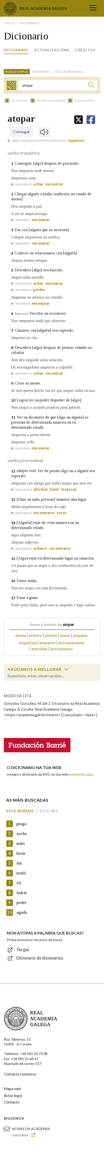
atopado (80, 635)
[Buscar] (91, 85)
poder (21, 902)
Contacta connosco (20, 1074)
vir (18, 882)
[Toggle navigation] (93, 8)
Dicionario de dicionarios (39, 958)
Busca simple (16, 71)
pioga (21, 823)
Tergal (22, 949)
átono (65, 635)
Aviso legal (13, 1095)
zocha (21, 833)
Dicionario (16, 50)
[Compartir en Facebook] (91, 120)
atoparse (47, 642)
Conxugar (21, 131)
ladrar (21, 892)
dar (19, 863)
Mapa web (12, 1088)
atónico (35, 635)
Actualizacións (51, 50)
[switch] (66, 669)
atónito (51, 635)
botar (20, 853)
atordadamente (71, 642)
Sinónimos (41, 71)
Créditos (85, 50)
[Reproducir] (44, 132)
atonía (20, 635)
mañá (21, 873)
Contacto (12, 1102)
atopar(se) (28, 642)
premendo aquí (81, 774)
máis (20, 843)
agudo (21, 912)
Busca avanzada (69, 71)
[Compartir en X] (78, 120)
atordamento (61, 648)
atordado (39, 648)
